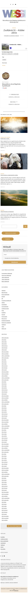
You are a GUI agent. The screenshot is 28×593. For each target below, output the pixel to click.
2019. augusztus (5, 500)
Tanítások (14, 27)
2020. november (5, 470)
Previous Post (14, 95)
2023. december (5, 396)
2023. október (5, 400)
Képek (2, 547)
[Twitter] (5, 54)
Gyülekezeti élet (3, 137)
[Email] (15, 54)
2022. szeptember (5, 426)
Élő (2, 298)
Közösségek (4, 316)
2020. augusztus (5, 476)
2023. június (4, 408)
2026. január (4, 349)
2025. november (5, 353)
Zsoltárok (4, 59)
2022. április (4, 436)
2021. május (4, 458)
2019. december (5, 492)
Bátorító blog (4, 292)
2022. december (5, 420)
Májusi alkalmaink (5, 281)
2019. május (4, 506)
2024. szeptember (5, 377)
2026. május (4, 341)
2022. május (4, 434)
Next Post (14, 103)
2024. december (5, 371)
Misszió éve (4, 318)
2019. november (5, 494)
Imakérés (7, 239)
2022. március (4, 438)
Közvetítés (3, 549)
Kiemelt (3, 314)
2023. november (5, 398)
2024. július (4, 381)
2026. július (4, 339)
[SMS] (13, 54)
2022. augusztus (5, 428)
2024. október (5, 375)
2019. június (4, 504)
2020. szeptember (5, 474)
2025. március (4, 365)
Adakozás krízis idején (10, 233)
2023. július (4, 406)
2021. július (4, 454)
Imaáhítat (4, 312)
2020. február (4, 488)
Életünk (3, 296)
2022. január (4, 442)
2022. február (4, 440)
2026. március (4, 345)
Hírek (3, 310)
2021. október (5, 448)
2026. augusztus (5, 337)
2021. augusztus (5, 452)
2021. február (4, 464)
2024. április (4, 388)
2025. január (4, 369)
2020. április (4, 484)
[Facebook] (3, 54)
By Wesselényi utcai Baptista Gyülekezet (11, 35)
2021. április (4, 460)
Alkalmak (3, 290)
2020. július (4, 478)
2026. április (4, 343)
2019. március (4, 510)
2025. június (4, 361)
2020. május (4, 482)
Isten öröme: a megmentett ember (9, 175)
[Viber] (11, 54)
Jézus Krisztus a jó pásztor (7, 211)
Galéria (3, 302)
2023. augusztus (5, 404)
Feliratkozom (14, 262)
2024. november (5, 373)
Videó (3, 326)
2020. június (4, 480)
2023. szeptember (5, 402)
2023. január (4, 418)
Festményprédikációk (6, 300)
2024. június (4, 383)
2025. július (4, 359)
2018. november (5, 518)
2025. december (5, 351)
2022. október (5, 424)
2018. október (5, 520)
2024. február (4, 392)
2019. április (4, 508)
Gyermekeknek (5, 306)
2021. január (4, 466)
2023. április (4, 412)
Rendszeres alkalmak (6, 322)
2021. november (5, 446)
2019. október (5, 496)
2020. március (4, 486)
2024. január (4, 394)
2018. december (5, 516)
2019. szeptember (5, 498)
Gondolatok (4, 304)
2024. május (4, 386)
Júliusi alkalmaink (5, 277)
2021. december (5, 444)
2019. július (4, 502)
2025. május (4, 363)
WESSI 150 (4, 328)
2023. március (4, 414)
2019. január (4, 514)
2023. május (4, 410)
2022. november (5, 422)
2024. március (4, 390)
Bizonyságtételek (5, 294)
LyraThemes (16, 590)
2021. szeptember (5, 450)
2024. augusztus (5, 379)
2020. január (4, 490)
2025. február (4, 367)
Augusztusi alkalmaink (6, 275)
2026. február (4, 347)
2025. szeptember (5, 355)
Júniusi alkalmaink (5, 279)
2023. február (4, 416)
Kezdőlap (3, 537)
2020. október (5, 472)
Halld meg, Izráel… (5, 138)
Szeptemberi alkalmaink (7, 273)
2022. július (4, 430)
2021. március (4, 462)
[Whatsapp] (9, 54)
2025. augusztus (5, 357)
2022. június (4, 432)
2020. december (5, 468)
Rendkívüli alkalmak (6, 320)
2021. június (4, 456)
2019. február (4, 512)
